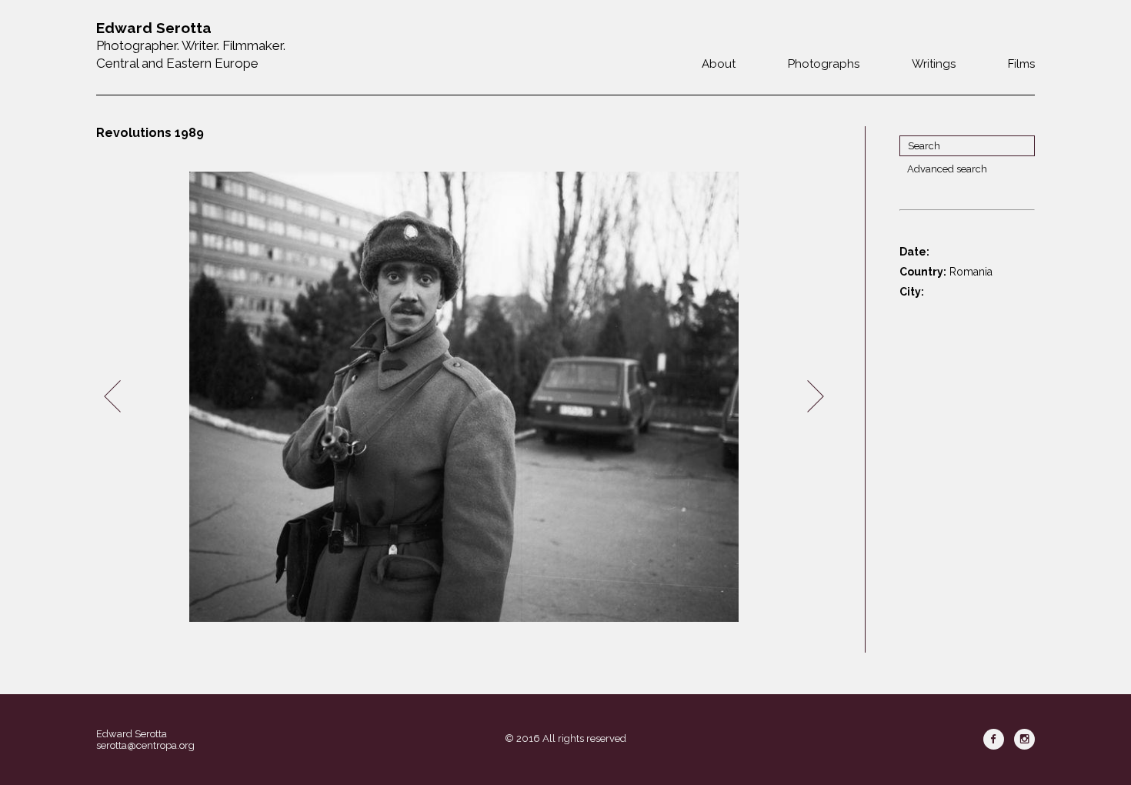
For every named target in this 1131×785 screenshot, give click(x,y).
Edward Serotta (131, 734)
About (719, 64)
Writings (934, 64)
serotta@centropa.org (145, 745)
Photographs (823, 64)
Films (1021, 64)
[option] (464, 397)
